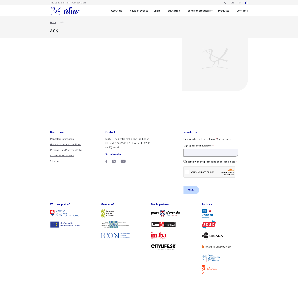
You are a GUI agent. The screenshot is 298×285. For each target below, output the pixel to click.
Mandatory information (62, 139)
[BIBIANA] (225, 236)
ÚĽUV (53, 22)
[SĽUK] (225, 224)
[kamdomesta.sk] (174, 224)
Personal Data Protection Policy (66, 150)
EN (232, 2)
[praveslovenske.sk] (174, 213)
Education (174, 10)
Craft (157, 10)
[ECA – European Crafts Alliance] (124, 213)
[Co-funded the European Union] (73, 224)
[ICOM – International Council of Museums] (124, 236)
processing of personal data (219, 161)
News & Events (139, 10)
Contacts (242, 10)
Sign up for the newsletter (198, 145)
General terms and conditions (65, 144)
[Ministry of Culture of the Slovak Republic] (73, 213)
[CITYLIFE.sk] (174, 247)
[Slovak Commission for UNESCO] (225, 213)
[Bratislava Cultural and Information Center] (225, 269)
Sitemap (54, 161)
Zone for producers (199, 10)
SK (240, 2)
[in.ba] (174, 236)
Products (223, 10)
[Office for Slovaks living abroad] (225, 258)
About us (116, 10)
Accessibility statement (62, 155)
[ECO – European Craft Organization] (124, 224)
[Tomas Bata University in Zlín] (225, 247)
